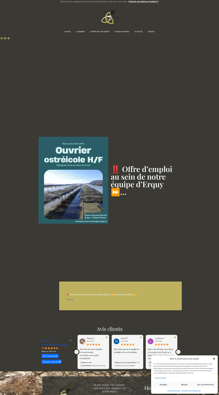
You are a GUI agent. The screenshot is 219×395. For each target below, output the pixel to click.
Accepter (163, 384)
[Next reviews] (178, 352)
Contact (151, 32)
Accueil (68, 32)
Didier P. (124, 338)
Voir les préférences (205, 384)
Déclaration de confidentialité (191, 390)
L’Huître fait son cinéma (99, 32)
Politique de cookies (173, 390)
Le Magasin (80, 32)
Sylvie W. (159, 338)
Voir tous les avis (50, 356)
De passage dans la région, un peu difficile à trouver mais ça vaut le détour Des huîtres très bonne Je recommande (160, 354)
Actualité (139, 32)
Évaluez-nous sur (50, 361)
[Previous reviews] (76, 352)
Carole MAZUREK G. (95, 338)
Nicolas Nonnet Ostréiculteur (55, 344)
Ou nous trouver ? (122, 32)
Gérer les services (160, 378)
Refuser (184, 384)
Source (70, 299)
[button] (214, 358)
